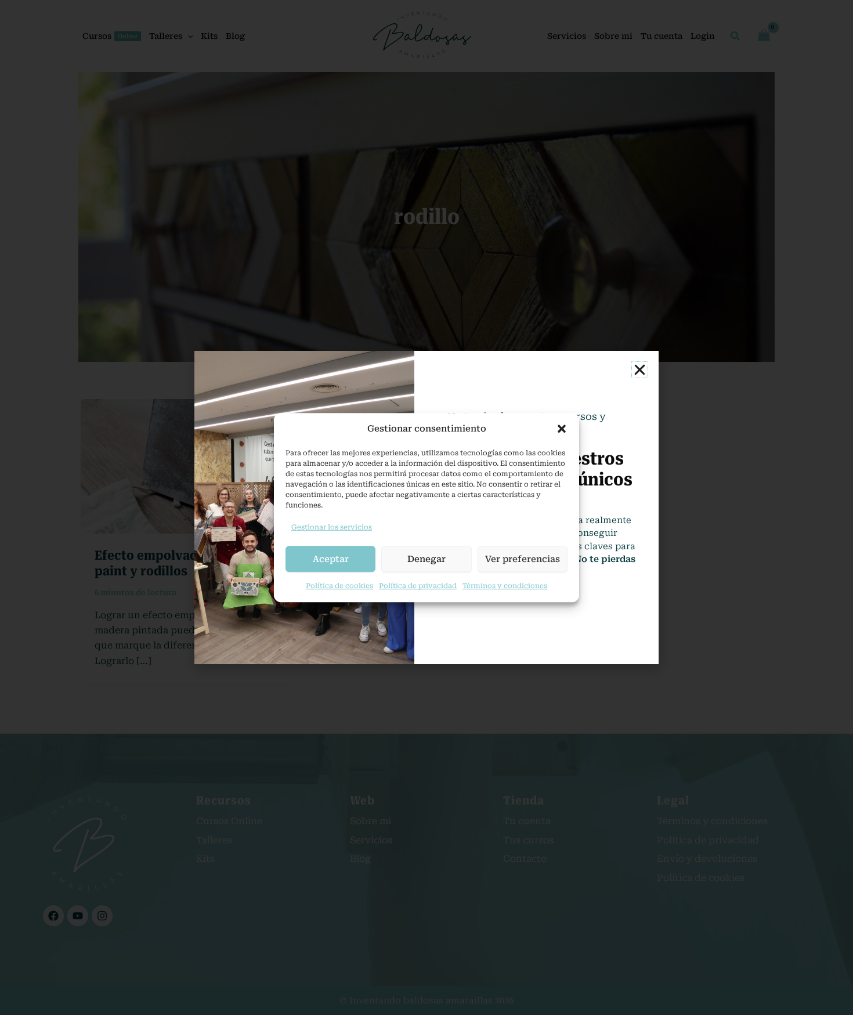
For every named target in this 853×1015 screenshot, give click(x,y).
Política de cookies (339, 586)
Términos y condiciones (504, 586)
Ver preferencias (522, 559)
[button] (562, 429)
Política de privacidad (418, 586)
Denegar (426, 559)
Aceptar (331, 559)
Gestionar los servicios (331, 527)
